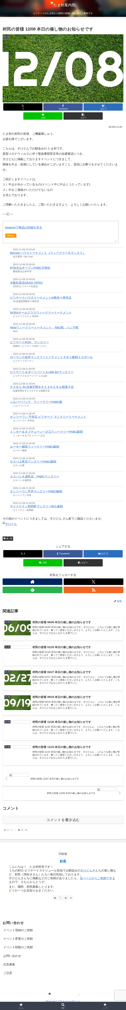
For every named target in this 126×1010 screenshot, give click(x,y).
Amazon (10, 236)
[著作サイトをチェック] (32, 581)
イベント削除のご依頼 (18, 947)
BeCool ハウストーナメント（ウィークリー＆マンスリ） (47, 253)
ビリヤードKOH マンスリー (29, 342)
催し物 (9, 538)
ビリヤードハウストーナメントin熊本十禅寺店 (40, 297)
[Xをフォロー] (93, 581)
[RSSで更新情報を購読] (93, 590)
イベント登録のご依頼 (18, 930)
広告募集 (9, 964)
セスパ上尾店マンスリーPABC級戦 (33, 461)
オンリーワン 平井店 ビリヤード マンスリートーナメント (48, 416)
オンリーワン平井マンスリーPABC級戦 (36, 491)
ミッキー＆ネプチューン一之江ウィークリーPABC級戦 (46, 431)
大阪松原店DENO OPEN (26, 282)
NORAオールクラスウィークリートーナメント (41, 312)
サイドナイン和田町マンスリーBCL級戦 (36, 506)
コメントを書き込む (63, 820)
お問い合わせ (12, 956)
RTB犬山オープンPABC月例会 (30, 267)
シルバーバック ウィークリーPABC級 (36, 402)
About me (51, 1001)
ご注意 (7, 973)
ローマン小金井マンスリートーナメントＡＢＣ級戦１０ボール (51, 357)
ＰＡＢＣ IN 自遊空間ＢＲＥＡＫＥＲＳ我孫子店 (42, 387)
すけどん (86, 870)
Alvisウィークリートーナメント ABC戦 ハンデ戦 (44, 327)
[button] (83, 116)
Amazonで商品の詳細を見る (23, 227)
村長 (63, 861)
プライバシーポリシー (69, 1001)
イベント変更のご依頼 (18, 938)
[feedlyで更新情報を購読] (32, 590)
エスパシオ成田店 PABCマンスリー (34, 476)
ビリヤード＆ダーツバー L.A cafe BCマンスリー (42, 372)
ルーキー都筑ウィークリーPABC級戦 (34, 446)
